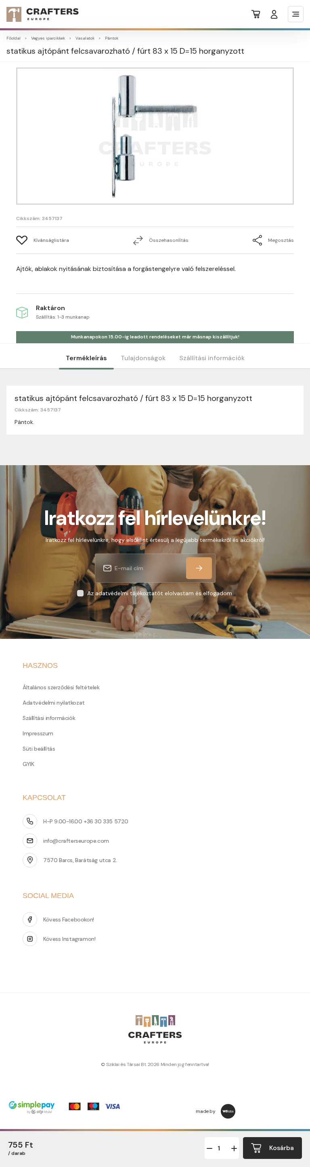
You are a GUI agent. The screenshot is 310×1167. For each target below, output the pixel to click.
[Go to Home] (37, 14)
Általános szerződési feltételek (61, 687)
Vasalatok (84, 38)
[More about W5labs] (228, 1111)
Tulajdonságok (143, 358)
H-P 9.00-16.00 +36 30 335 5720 (85, 821)
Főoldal (13, 38)
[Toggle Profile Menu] (274, 14)
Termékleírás (86, 358)
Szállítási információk (212, 358)
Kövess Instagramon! (69, 938)
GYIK (28, 764)
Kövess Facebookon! (68, 919)
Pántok (111, 38)
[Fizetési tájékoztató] (67, 1108)
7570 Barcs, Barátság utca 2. (80, 860)
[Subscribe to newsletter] (199, 568)
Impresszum (38, 733)
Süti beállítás (39, 748)
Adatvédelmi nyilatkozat (54, 702)
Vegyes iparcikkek (48, 38)
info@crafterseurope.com (76, 840)
